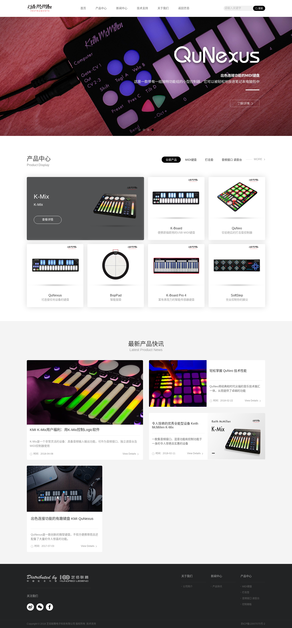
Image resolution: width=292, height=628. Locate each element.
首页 (83, 8)
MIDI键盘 (191, 160)
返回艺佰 (183, 8)
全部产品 (171, 160)
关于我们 (163, 8)
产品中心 (101, 8)
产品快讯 (217, 586)
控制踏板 (247, 604)
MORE (258, 159)
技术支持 (142, 8)
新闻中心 (121, 8)
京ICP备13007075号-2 (253, 624)
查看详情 (47, 219)
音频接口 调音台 (232, 160)
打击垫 (209, 160)
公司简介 (187, 586)
